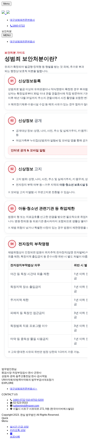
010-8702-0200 (35, 399)
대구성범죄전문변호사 (22, 19)
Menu (6, 3)
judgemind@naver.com (26, 405)
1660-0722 (19, 399)
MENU (7, 35)
